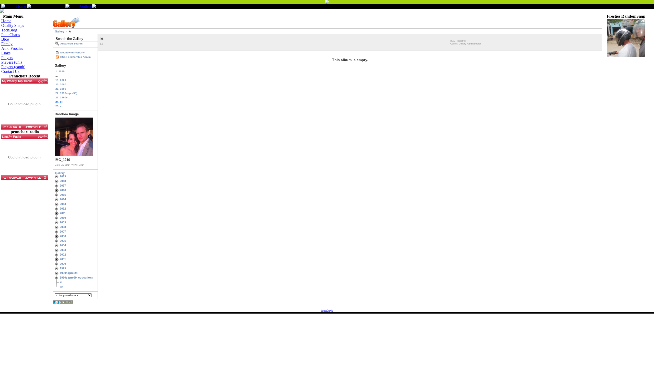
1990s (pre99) (69, 272)
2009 (63, 222)
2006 (63, 236)
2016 (63, 190)
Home (21, 6)
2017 (63, 185)
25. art (59, 106)
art (61, 286)
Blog (5, 39)
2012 (63, 208)
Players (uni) (11, 62)
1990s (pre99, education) (76, 277)
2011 (63, 213)
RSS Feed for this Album (75, 56)
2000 (63, 263)
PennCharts (10, 34)
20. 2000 (60, 84)
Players (7, 57)
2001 (63, 259)
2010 (63, 217)
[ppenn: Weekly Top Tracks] (24, 81)
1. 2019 (60, 71)
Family (7, 44)
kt (61, 282)
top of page (327, 310)
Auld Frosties (12, 48)
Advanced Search (71, 43)
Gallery (86, 6)
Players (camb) (13, 67)
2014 (63, 199)
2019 (63, 176)
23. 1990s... (62, 97)
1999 (63, 268)
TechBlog (9, 30)
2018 (63, 180)
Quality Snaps (12, 25)
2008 (63, 226)
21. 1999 (60, 88)
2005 (63, 240)
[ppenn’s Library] (24, 136)
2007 (63, 231)
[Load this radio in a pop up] (45, 177)
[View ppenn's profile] (32, 127)
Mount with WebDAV (72, 52)
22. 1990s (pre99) (66, 93)
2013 (63, 203)
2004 (63, 245)
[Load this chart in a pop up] (45, 127)
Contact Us (10, 71)
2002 (63, 254)
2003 (63, 249)
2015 (63, 194)
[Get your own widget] (12, 127)
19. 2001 (60, 80)
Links (5, 53)
